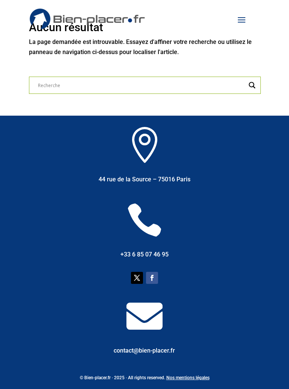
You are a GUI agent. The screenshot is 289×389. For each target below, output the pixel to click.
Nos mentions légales (188, 377)
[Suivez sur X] (137, 278)
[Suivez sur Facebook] (152, 278)
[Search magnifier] (252, 85)
